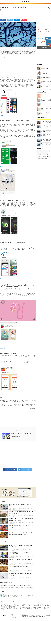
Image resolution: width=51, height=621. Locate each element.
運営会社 (13, 614)
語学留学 (43, 158)
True (1, 280)
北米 (39, 29)
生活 (44, 154)
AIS (0, 278)
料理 (46, 158)
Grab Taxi (1, 166)
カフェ (46, 152)
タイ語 (22, 585)
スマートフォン (11, 585)
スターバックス (17, 585)
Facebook (13, 616)
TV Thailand (2, 115)
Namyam (4, 594)
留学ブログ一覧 (14, 617)
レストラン (39, 154)
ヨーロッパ (40, 31)
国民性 (42, 152)
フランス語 (39, 156)
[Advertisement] (18, 454)
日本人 (47, 154)
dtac (0, 279)
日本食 (49, 156)
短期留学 (44, 156)
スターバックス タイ (3, 235)
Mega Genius (2, 348)
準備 (39, 158)
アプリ (6, 585)
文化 (39, 152)
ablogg (8, 616)
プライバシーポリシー (15, 615)
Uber (1, 195)
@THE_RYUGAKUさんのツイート (42, 161)
